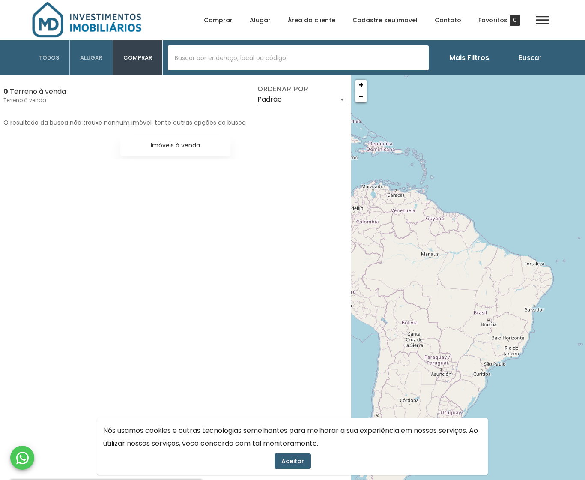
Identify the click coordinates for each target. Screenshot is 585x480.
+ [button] (361, 85)
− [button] (361, 96)
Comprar (218, 20)
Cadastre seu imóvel (385, 20)
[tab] (49, 57)
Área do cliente (311, 20)
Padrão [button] (269, 99)
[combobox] (298, 57)
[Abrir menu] (542, 20)
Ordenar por (283, 89)
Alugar (260, 20)
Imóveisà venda (175, 145)
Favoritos (497, 20)
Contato (448, 20)
